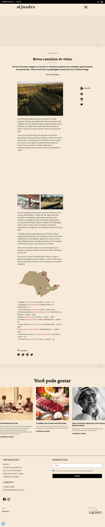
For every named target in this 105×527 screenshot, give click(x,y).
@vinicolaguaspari (33, 305)
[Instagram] (98, 2)
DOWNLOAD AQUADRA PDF (12, 467)
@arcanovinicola (32, 339)
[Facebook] (102, 2)
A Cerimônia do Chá (9, 423)
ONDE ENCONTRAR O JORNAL (13, 474)
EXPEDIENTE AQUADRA (11, 477)
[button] (85, 7)
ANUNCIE (19, 1)
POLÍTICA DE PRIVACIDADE (12, 470)
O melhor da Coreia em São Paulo (51, 423)
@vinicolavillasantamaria (41, 312)
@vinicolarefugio (31, 302)
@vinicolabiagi (28, 317)
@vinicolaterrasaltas (35, 324)
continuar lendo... (7, 437)
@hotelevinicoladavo (32, 329)
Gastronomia (52, 53)
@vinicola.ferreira (31, 319)
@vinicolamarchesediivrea (42, 334)
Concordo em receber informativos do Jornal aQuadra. (73, 471)
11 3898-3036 (8, 487)
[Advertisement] (40, 173)
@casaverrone (34, 310)
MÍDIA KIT (6, 464)
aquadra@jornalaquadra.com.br (14, 490)
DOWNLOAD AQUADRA (7, 1)
